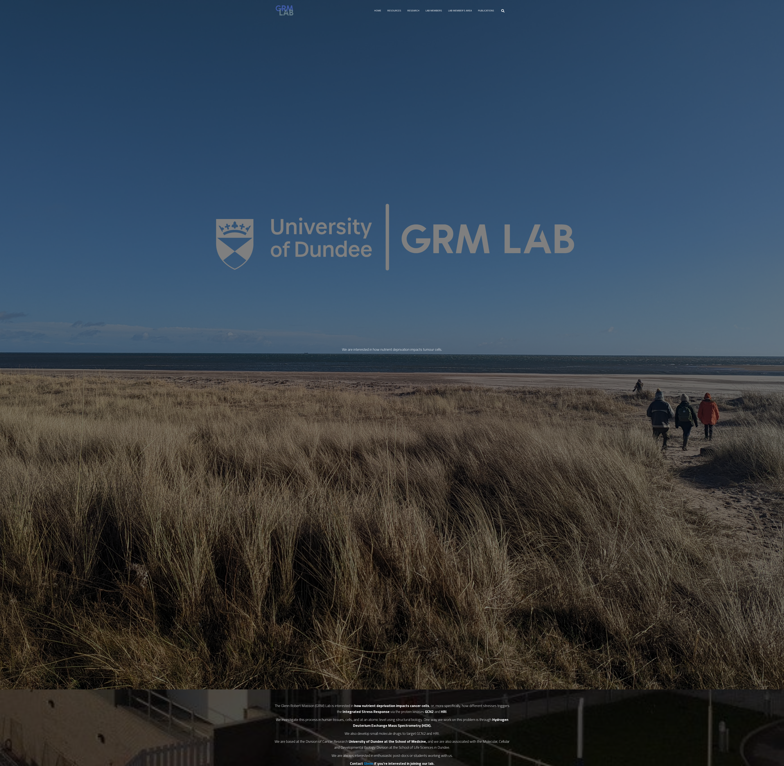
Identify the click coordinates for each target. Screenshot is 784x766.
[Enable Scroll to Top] (776, 758)
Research (413, 10)
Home (377, 10)
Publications (486, 10)
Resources (394, 10)
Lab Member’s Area (460, 10)
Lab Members (433, 10)
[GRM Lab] (284, 10)
